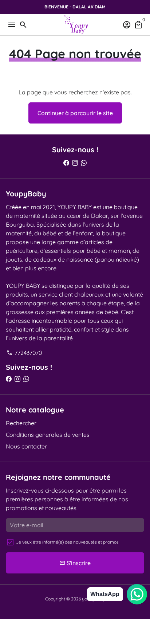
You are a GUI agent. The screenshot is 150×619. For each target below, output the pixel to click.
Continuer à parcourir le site (75, 113)
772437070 (24, 352)
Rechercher (21, 423)
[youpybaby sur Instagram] (75, 162)
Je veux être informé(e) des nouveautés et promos (67, 542)
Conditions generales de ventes (48, 434)
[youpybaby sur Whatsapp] (84, 162)
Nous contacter (26, 446)
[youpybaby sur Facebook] (66, 162)
